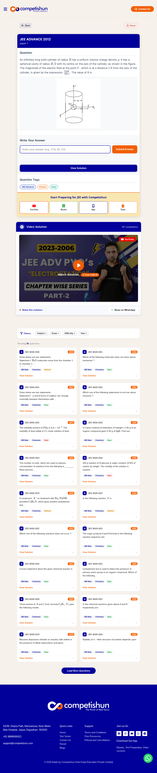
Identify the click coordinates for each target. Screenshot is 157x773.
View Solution (78, 168)
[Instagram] (125, 733)
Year (83, 333)
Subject (41, 333)
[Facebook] (119, 733)
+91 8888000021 (12, 736)
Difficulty (70, 333)
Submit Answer (125, 149)
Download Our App (127, 741)
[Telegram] (144, 733)
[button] (148, 758)
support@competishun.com (18, 743)
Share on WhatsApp (124, 310)
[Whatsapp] (138, 733)
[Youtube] (131, 733)
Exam (55, 333)
